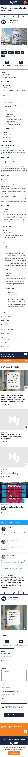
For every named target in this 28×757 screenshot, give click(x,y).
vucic (3, 55)
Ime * (3, 684)
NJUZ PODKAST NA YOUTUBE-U (7, 355)
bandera (4, 52)
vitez (2, 337)
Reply (3, 81)
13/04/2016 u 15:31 (7, 87)
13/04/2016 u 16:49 (5, 181)
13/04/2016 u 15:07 (5, 147)
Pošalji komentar (21, 65)
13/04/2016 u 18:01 (7, 134)
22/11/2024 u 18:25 (5, 653)
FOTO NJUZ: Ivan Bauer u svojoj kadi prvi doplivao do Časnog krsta (11, 436)
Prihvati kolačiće (14, 753)
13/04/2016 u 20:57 (10, 275)
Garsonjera (11, 52)
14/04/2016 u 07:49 (5, 339)
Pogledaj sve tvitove (10, 568)
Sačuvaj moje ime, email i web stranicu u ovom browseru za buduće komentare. (14, 707)
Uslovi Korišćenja (19, 739)
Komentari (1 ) (7, 645)
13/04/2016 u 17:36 (7, 211)
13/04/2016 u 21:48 (5, 327)
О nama (5, 739)
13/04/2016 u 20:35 (7, 232)
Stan (22, 52)
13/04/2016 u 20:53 (9, 249)
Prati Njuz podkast (6, 360)
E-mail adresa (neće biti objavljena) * (11, 691)
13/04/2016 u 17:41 (10, 116)
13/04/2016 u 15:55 (5, 164)
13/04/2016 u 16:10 (9, 102)
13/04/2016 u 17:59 (5, 314)
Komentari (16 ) (7, 65)
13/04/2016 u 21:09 (12, 294)
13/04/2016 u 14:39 (5, 74)
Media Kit (10, 739)
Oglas (17, 52)
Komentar (4, 668)
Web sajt (4, 698)
